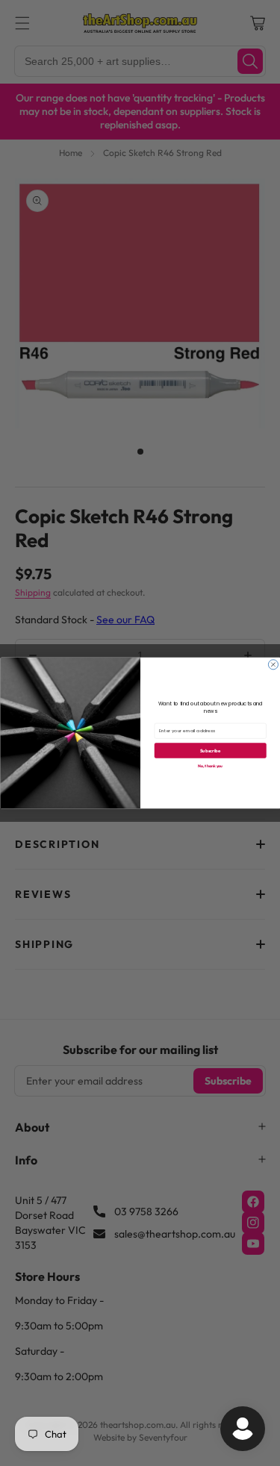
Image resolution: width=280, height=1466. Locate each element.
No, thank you (210, 766)
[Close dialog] (273, 665)
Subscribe (210, 751)
